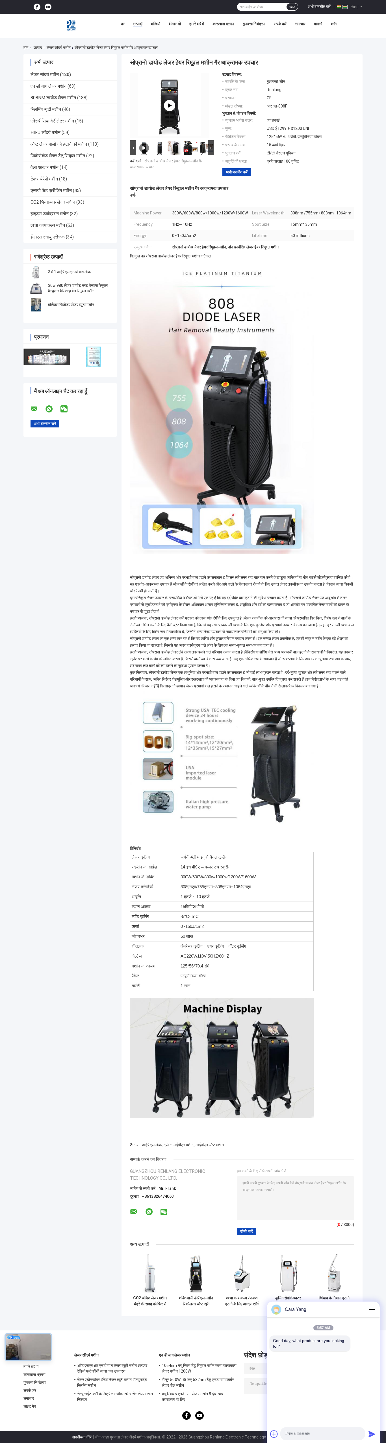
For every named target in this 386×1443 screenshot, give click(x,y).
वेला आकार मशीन (44, 167)
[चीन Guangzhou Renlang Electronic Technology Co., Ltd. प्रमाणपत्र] (46, 357)
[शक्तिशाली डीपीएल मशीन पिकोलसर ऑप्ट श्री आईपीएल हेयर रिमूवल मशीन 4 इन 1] (196, 1273)
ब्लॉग (334, 23)
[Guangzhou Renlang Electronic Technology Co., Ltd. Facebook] (37, 6)
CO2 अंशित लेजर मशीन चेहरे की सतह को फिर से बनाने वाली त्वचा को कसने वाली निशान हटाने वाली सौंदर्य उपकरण (150, 1301)
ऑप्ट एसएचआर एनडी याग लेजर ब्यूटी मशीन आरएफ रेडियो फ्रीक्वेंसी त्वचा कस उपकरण (112, 1368)
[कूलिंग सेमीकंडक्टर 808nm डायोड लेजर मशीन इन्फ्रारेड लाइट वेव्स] (288, 1273)
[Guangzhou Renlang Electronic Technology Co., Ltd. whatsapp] (52, 409)
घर (123, 23)
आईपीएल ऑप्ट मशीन (210, 1145)
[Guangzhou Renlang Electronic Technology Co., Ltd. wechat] (67, 409)
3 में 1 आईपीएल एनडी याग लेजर (70, 272)
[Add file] (274, 1434)
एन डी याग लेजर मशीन (48, 86)
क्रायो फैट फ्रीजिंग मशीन (51, 190)
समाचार (300, 23)
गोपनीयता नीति (82, 1437)
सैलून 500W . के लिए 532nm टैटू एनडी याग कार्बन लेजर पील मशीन (198, 1382)
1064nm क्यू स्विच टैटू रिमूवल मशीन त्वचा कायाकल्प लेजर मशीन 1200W (199, 1368)
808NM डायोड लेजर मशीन (53, 97)
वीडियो (155, 23)
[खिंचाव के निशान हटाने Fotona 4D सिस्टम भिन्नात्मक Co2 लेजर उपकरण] (334, 1273)
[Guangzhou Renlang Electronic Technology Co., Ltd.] (72, 25)
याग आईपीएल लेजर (149, 1145)
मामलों (318, 23)
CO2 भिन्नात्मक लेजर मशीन (53, 202)
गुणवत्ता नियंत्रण (254, 23)
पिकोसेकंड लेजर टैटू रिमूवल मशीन (58, 155)
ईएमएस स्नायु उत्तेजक (48, 237)
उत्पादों (137, 23)
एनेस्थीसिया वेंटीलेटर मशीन (52, 121)
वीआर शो (175, 23)
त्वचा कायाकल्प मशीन (48, 225)
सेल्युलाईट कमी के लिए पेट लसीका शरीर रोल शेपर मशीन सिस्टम (115, 1397)
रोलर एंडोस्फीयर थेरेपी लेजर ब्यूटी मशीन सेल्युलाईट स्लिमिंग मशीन (112, 1382)
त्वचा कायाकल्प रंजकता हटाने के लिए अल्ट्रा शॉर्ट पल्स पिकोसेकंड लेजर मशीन (242, 1301)
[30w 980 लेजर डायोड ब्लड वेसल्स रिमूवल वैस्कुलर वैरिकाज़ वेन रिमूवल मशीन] (36, 288)
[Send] (371, 1434)
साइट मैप (29, 1406)
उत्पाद (38, 47)
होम (25, 47)
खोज (292, 7)
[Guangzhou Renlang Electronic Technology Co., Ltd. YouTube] (48, 6)
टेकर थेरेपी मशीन (44, 179)
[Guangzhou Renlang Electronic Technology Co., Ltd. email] (38, 409)
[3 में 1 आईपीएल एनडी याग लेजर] (36, 272)
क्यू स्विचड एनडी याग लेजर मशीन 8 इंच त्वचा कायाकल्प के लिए (193, 1397)
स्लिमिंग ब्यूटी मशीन (46, 109)
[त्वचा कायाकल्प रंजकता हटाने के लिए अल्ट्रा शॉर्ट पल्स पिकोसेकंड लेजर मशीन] (242, 1273)
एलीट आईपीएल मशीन (179, 1145)
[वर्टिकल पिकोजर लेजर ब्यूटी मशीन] (36, 304)
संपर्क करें (280, 23)
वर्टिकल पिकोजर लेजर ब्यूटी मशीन (71, 304)
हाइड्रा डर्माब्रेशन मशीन (50, 213)
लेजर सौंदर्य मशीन (59, 47)
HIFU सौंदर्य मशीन (45, 132)
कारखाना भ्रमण (223, 23)
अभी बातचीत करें (319, 6)
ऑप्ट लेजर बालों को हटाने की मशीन (59, 144)
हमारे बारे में (196, 23)
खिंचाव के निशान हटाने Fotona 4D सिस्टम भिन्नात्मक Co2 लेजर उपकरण (334, 1301)
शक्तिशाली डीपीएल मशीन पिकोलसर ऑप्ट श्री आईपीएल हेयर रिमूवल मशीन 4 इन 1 (196, 1301)
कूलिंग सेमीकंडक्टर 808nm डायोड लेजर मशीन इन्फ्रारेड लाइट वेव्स (288, 1301)
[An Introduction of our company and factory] (169, 105)
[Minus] (371, 1309)
